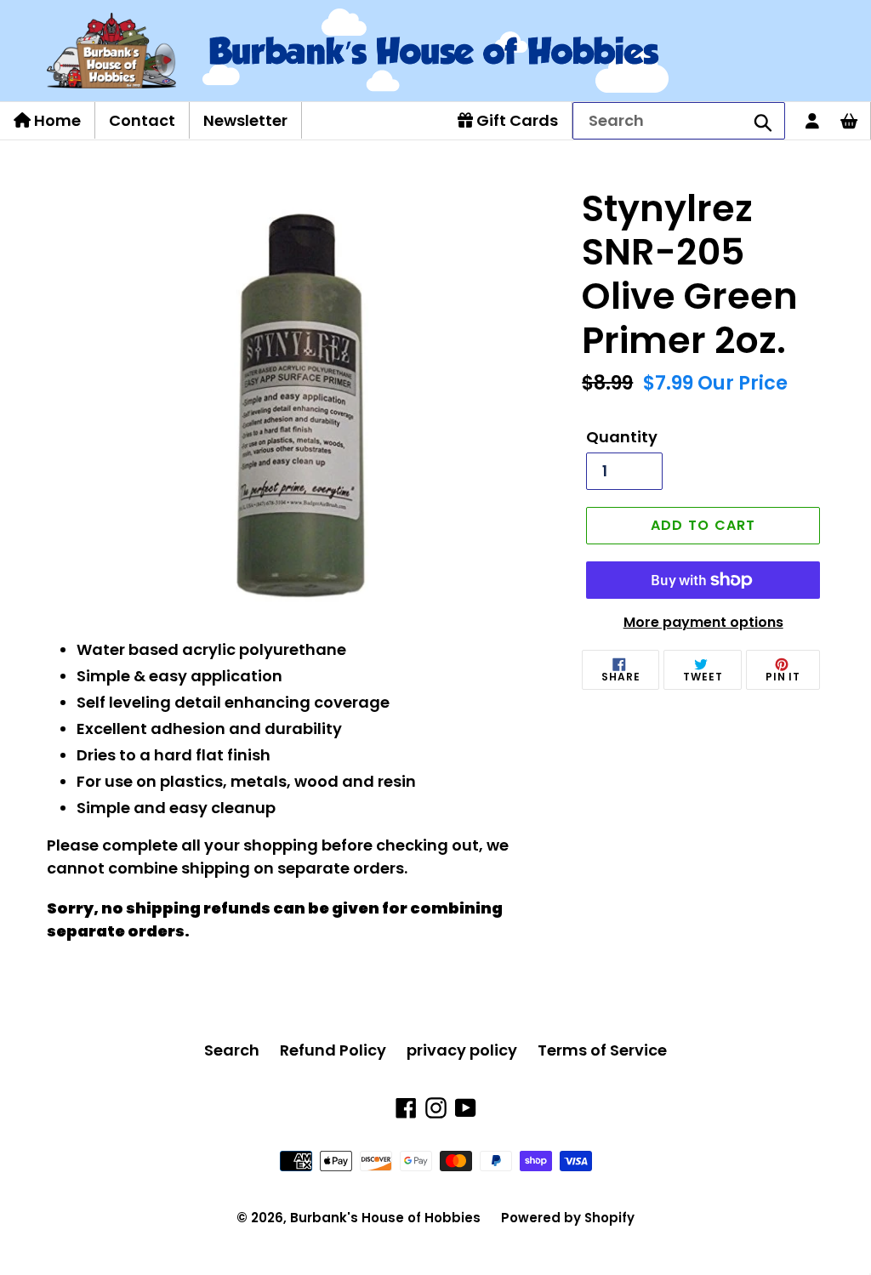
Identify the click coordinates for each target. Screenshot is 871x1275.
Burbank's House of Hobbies (385, 1218)
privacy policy (462, 1050)
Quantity (622, 436)
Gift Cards (515, 120)
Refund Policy (333, 1050)
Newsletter (245, 120)
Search (231, 1050)
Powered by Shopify (568, 1218)
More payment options (703, 622)
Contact (142, 120)
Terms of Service (602, 1050)
